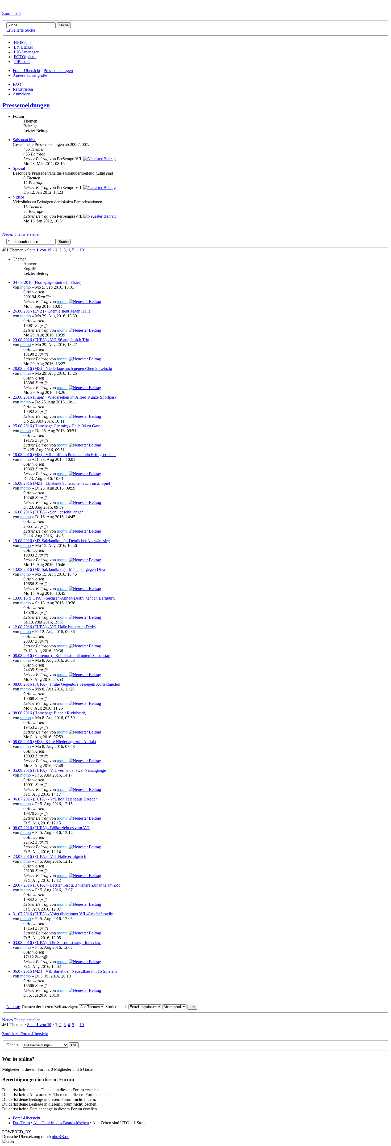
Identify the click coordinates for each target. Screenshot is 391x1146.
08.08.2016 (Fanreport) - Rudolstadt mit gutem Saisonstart (61, 655)
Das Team (21, 1122)
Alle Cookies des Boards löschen (61, 1122)
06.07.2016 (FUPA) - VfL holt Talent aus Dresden (55, 799)
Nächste (13, 1006)
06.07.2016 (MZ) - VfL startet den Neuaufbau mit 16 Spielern (65, 971)
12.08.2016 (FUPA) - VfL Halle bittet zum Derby (54, 627)
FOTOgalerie (25, 56)
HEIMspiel (23, 42)
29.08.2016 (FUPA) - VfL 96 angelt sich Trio (51, 340)
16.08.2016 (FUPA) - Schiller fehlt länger (48, 512)
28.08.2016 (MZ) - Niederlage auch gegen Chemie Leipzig (62, 368)
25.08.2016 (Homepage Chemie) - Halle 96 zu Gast (56, 426)
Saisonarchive (24, 139)
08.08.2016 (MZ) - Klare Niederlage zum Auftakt (54, 741)
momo (25, 287)
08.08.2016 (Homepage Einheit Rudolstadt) (49, 713)
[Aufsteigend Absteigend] (179, 1006)
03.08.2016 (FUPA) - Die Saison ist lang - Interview (57, 942)
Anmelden (21, 94)
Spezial (19, 168)
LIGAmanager (26, 52)
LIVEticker (23, 47)
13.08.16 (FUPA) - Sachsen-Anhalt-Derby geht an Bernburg (64, 598)
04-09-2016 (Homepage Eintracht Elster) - (48, 282)
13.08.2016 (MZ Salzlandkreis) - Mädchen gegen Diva (59, 569)
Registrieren (23, 89)
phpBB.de (60, 1136)
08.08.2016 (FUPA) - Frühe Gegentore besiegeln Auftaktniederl (66, 684)
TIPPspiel (22, 61)
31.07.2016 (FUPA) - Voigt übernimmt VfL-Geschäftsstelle (63, 914)
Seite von (39, 250)
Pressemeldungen (58, 70)
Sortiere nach (116, 1006)
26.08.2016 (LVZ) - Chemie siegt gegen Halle (51, 311)
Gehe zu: (14, 1045)
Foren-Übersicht (26, 70)
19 (82, 250)
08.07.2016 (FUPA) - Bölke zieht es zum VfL (51, 827)
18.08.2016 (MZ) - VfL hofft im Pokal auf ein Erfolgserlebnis (64, 454)
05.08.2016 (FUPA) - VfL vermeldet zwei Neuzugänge (59, 770)
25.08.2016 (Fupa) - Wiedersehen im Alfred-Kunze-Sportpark (65, 397)
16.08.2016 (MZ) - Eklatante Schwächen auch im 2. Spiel (61, 483)
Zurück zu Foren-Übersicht (25, 1033)
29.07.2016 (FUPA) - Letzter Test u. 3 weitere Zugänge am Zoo (66, 885)
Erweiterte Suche (20, 30)
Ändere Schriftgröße (30, 75)
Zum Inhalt (11, 13)
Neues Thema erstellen (21, 234)
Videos (18, 197)
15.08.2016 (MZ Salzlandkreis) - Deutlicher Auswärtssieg (61, 540)
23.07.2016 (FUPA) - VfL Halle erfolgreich (49, 856)
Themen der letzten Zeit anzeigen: (50, 1006)
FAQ (17, 84)
